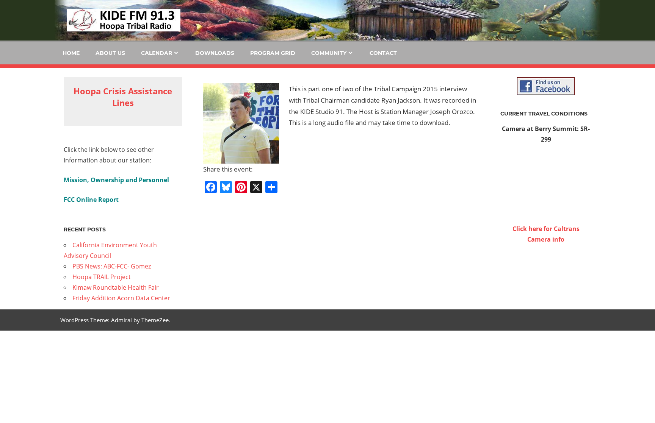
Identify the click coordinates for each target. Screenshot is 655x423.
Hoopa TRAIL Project (101, 277)
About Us (110, 53)
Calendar (156, 53)
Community (328, 53)
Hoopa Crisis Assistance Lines (123, 96)
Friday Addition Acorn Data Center (121, 298)
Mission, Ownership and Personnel (116, 180)
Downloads (214, 53)
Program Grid (272, 53)
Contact (383, 53)
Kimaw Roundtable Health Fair (115, 287)
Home (71, 53)
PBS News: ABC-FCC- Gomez (111, 266)
